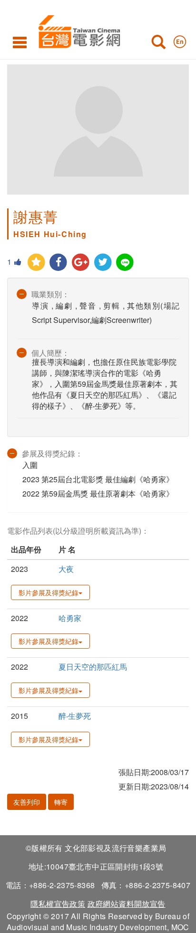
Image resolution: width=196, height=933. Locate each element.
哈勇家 (70, 617)
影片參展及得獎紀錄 (48, 592)
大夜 (66, 568)
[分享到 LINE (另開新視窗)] (125, 262)
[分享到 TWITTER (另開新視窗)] (103, 262)
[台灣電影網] (77, 30)
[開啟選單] (20, 42)
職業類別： (50, 294)
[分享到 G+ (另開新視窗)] (80, 262)
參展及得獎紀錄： (52, 453)
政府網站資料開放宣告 (127, 903)
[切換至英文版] (179, 39)
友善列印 (26, 802)
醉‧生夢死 (75, 715)
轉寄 (61, 802)
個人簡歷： (50, 352)
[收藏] (36, 262)
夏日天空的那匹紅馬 (93, 666)
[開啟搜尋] (158, 44)
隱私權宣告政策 (57, 903)
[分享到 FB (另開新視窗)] (59, 262)
